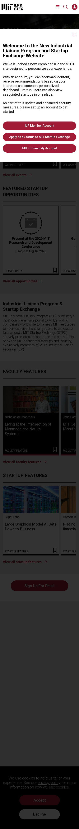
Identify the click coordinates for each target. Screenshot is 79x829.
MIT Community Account (39, 148)
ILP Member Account (39, 125)
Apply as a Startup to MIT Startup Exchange (39, 137)
